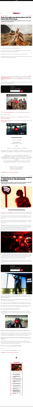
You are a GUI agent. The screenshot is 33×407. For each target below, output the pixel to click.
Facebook (2, 118)
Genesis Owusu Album (13, 352)
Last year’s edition (4, 120)
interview (6, 78)
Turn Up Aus (14, 350)
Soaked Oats (20, 78)
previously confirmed (9, 112)
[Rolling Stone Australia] (16, 13)
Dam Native (6, 172)
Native (18, 352)
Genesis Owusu (7, 352)
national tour (10, 212)
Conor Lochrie (4, 23)
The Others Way (14, 172)
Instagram (7, 118)
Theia (17, 172)
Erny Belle (10, 172)
